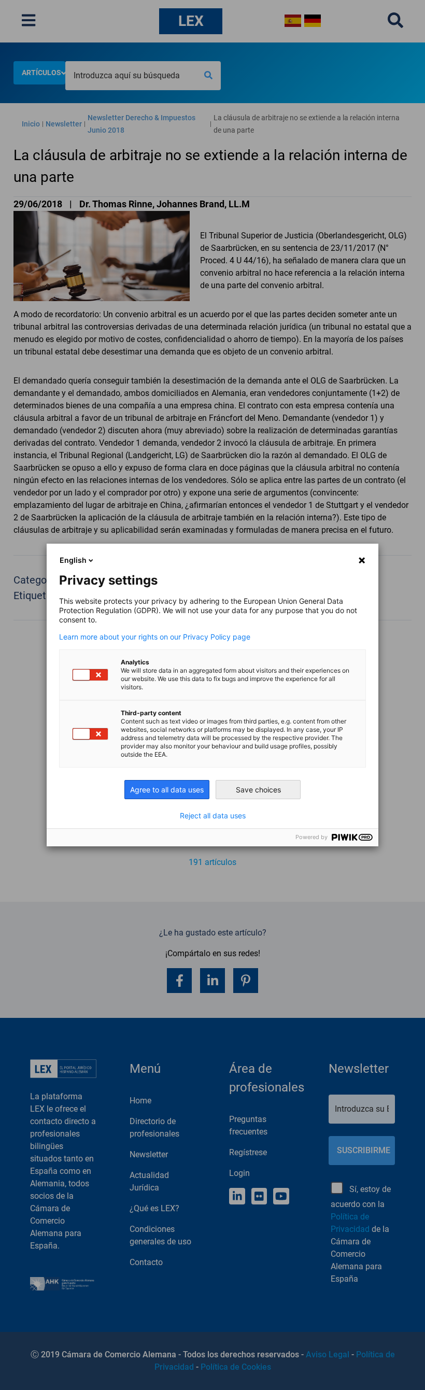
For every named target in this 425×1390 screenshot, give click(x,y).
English (73, 560)
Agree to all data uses (167, 789)
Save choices (258, 789)
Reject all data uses (213, 816)
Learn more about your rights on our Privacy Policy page (154, 637)
